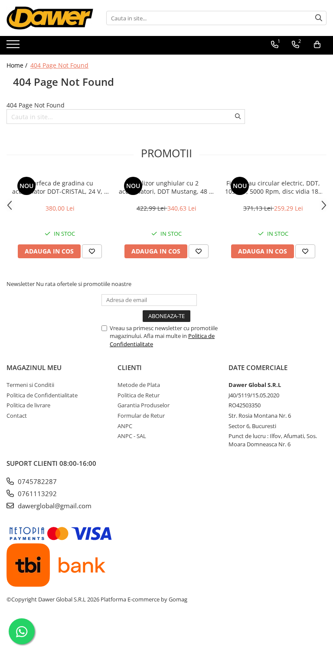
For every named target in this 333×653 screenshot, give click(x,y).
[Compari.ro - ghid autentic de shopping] (166, 632)
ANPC (125, 426)
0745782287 (36, 481)
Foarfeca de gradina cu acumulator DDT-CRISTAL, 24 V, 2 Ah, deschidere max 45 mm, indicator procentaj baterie (60, 187)
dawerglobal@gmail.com (53, 505)
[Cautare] (318, 18)
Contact (17, 415)
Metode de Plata (139, 385)
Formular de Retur (141, 415)
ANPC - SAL (132, 436)
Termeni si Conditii (30, 385)
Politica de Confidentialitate (42, 395)
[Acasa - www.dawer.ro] (50, 17)
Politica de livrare (28, 405)
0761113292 (36, 493)
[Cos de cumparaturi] (317, 44)
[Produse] (14, 46)
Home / (18, 65)
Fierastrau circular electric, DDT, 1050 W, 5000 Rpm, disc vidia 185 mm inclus (273, 187)
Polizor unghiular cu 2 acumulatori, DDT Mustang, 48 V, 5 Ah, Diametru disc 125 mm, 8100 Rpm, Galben (166, 187)
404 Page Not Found (59, 65)
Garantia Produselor (144, 405)
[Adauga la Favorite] (92, 251)
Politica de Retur (139, 395)
